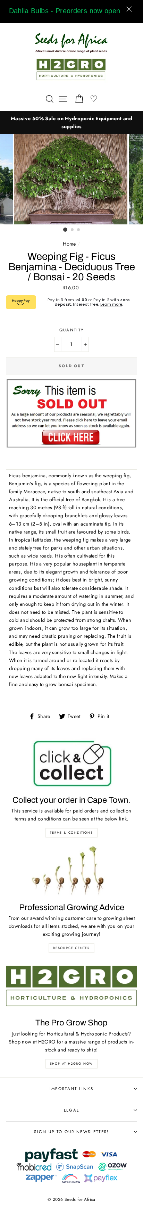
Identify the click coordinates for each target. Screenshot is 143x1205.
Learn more (111, 304)
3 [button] (79, 230)
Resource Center (71, 948)
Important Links (72, 1088)
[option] (71, 123)
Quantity (71, 330)
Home (69, 243)
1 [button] (65, 230)
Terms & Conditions (71, 832)
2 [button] (72, 230)
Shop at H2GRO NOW (71, 1063)
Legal (71, 1110)
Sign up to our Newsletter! (71, 1131)
